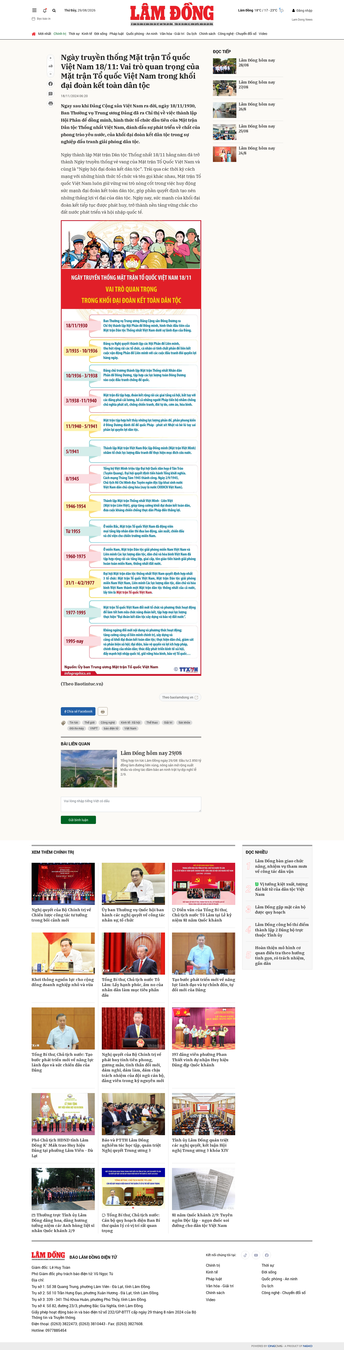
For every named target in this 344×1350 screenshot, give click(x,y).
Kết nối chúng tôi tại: (221, 1255)
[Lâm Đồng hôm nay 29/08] (89, 768)
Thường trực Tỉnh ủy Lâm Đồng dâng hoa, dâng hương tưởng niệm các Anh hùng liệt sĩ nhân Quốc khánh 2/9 (63, 1223)
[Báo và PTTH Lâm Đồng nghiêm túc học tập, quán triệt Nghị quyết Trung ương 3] (133, 1114)
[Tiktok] (245, 1255)
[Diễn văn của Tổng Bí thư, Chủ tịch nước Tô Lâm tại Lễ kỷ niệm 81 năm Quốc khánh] (203, 884)
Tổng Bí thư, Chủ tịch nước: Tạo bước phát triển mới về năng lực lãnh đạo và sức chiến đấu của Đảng (63, 1062)
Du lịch (192, 33)
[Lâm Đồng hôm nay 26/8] (224, 110)
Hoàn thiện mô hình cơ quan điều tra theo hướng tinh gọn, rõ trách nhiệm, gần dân (280, 955)
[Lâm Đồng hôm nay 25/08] (224, 132)
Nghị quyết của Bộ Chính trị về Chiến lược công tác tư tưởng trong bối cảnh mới (61, 915)
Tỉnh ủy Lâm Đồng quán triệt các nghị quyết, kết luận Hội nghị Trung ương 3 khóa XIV (200, 1145)
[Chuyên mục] (34, 10)
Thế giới (89, 722)
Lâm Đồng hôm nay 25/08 (257, 128)
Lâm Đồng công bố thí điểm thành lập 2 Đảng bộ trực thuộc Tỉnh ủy (282, 929)
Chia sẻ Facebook (79, 711)
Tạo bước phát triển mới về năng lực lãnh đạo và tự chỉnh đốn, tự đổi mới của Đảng (203, 984)
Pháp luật (117, 33)
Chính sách (207, 33)
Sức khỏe (184, 722)
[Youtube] (256, 1255)
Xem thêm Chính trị (53, 852)
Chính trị (60, 33)
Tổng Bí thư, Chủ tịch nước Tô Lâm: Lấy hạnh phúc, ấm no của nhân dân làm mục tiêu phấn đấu (132, 987)
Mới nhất (44, 33)
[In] (103, 711)
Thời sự (74, 33)
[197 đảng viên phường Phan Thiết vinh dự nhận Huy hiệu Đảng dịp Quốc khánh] (203, 1028)
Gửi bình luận (78, 820)
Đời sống (100, 33)
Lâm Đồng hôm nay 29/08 (151, 753)
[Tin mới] (45, 10)
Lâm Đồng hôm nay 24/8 (257, 150)
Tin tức (74, 722)
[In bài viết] (50, 103)
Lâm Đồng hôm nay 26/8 (257, 106)
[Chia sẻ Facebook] (50, 84)
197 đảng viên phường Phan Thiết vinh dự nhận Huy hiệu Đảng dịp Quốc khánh (200, 1059)
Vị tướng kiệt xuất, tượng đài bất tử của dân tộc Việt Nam (281, 889)
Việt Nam (130, 728)
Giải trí (168, 722)
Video (263, 33)
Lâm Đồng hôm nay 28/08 (257, 62)
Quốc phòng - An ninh (141, 33)
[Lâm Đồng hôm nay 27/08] (224, 88)
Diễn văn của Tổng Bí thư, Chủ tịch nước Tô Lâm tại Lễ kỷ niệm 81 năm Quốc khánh (201, 915)
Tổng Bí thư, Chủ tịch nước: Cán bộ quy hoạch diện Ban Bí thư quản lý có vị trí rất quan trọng (131, 1223)
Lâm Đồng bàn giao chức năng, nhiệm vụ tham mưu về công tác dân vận (281, 866)
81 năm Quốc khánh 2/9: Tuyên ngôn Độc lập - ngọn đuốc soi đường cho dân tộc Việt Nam (202, 1220)
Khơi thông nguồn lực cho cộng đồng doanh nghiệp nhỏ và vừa (63, 982)
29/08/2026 (79, 10)
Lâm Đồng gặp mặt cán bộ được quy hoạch (280, 910)
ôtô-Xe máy (77, 728)
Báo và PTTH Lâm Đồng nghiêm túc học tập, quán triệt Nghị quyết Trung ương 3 (131, 1145)
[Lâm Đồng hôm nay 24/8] (224, 154)
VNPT (94, 728)
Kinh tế (87, 33)
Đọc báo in (44, 18)
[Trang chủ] (34, 33)
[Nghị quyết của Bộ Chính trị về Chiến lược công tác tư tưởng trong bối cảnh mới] (63, 884)
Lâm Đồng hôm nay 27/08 (257, 84)
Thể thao (152, 722)
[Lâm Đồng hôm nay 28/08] (224, 66)
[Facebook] (267, 1255)
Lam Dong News (302, 19)
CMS (275, 1346)
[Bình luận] (50, 93)
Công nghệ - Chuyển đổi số (237, 33)
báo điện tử (111, 728)
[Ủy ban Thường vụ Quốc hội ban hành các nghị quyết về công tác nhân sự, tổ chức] (133, 884)
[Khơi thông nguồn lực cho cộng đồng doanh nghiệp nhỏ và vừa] (63, 954)
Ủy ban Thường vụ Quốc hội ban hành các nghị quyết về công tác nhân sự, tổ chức (133, 915)
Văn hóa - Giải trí (172, 33)
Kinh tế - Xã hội (130, 722)
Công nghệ (108, 722)
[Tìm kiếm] (54, 10)
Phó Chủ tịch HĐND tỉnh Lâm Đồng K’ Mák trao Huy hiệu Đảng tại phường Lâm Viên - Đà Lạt (62, 1148)
